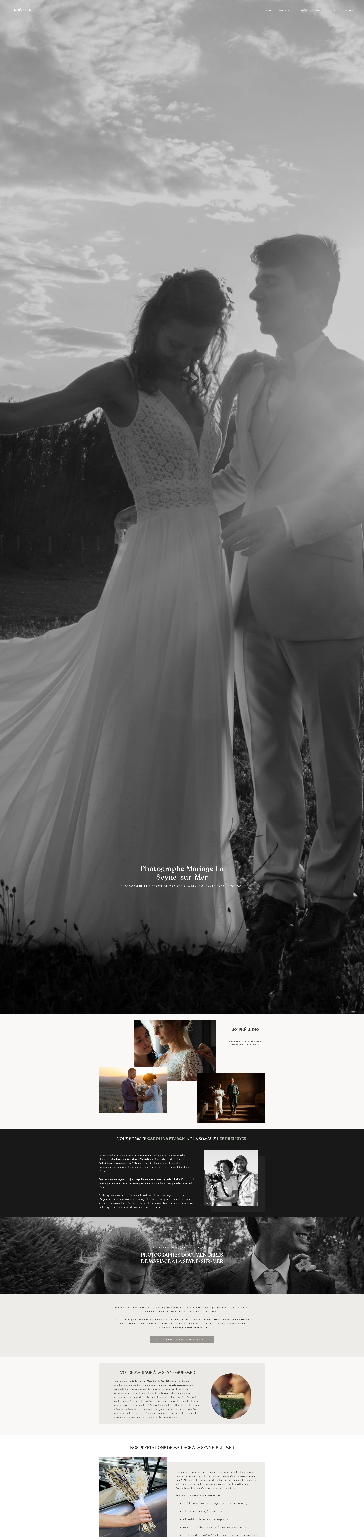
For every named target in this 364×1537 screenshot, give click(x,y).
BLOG (332, 10)
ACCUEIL (266, 10)
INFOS (318, 10)
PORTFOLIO (285, 10)
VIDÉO (303, 10)
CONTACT (348, 10)
